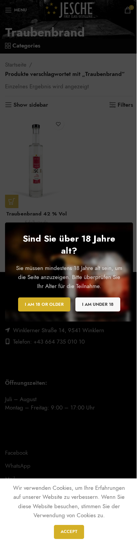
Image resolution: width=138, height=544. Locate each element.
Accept (69, 532)
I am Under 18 (98, 304)
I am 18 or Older (44, 304)
